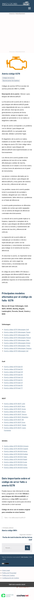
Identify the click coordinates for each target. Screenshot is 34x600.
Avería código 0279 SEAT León (14, 404)
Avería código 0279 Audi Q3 (13, 377)
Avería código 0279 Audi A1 (13, 380)
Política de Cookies (8, 575)
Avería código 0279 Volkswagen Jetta (16, 340)
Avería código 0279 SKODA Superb (16, 449)
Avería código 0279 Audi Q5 (13, 372)
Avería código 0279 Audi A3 (13, 367)
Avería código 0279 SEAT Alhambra (16, 417)
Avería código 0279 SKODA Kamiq (15, 467)
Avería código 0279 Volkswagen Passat (17, 338)
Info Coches (24, 557)
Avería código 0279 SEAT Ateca (15, 412)
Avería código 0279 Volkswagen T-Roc (17, 346)
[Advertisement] (17, 33)
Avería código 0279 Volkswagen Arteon (17, 343)
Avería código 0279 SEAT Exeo (14, 422)
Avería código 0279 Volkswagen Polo (16, 335)
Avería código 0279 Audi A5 (13, 385)
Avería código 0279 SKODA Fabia (15, 457)
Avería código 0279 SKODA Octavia (16, 446)
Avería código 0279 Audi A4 (13, 369)
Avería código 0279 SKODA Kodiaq (16, 454)
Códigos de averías (8, 78)
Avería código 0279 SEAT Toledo (15, 425)
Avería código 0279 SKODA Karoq (15, 451)
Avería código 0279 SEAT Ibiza (14, 406)
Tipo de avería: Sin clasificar (11, 80)
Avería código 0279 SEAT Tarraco (15, 414)
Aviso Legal (6, 570)
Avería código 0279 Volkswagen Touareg (17, 348)
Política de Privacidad (9, 573)
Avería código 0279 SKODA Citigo (15, 465)
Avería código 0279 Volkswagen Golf (16, 329)
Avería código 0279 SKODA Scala (15, 462)
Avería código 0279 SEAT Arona (15, 409)
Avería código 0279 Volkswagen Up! (16, 351)
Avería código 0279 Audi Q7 (13, 383)
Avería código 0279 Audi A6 (13, 375)
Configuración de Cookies (10, 578)
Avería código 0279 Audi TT (13, 388)
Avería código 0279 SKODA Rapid (15, 459)
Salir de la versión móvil (17, 584)
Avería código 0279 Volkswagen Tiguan (17, 332)
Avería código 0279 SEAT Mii (14, 420)
